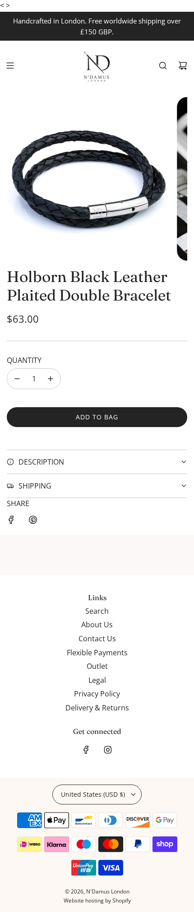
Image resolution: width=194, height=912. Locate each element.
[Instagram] (108, 750)
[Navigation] (10, 65)
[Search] (163, 65)
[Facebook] (86, 750)
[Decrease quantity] (17, 379)
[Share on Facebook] (11, 521)
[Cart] (183, 65)
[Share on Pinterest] (33, 521)
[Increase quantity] (50, 379)
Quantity (24, 360)
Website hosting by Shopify (97, 900)
